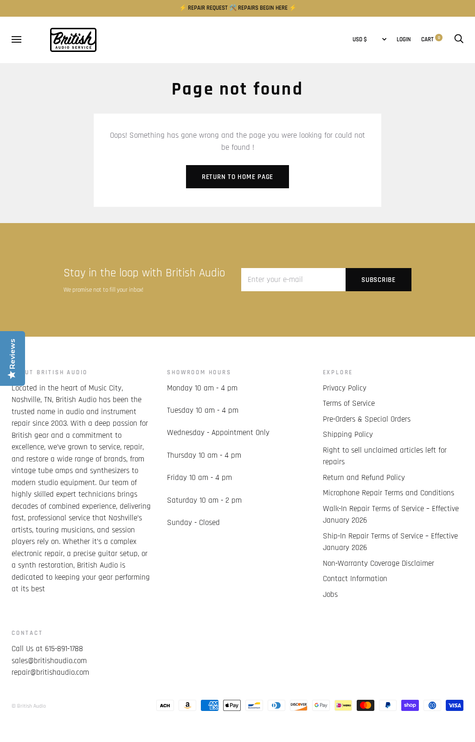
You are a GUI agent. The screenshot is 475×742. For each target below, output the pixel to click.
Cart (430, 40)
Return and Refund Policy (364, 478)
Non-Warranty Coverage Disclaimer (378, 563)
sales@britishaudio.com (49, 661)
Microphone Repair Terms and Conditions (388, 493)
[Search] (458, 40)
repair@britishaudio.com (50, 672)
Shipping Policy (348, 434)
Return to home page (237, 177)
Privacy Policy (344, 388)
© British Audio (29, 706)
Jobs (330, 594)
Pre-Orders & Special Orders (367, 419)
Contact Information (355, 579)
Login (404, 40)
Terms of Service (349, 403)
